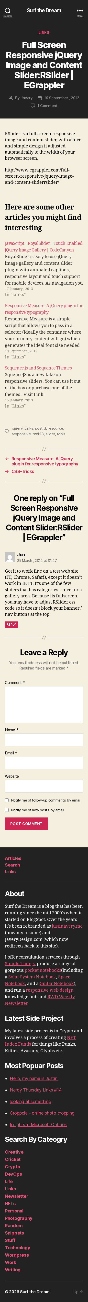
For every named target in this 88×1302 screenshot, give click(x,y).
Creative (14, 1152)
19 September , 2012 (61, 97)
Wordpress (17, 1255)
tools (61, 434)
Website (12, 776)
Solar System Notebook (32, 977)
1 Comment (47, 105)
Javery (27, 97)
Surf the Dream (44, 10)
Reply (11, 624)
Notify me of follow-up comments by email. (46, 800)
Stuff (10, 1240)
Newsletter (16, 1196)
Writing (13, 1269)
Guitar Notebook (57, 983)
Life (9, 1181)
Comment (15, 683)
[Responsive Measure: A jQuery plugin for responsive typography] (44, 331)
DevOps (13, 1174)
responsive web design (50, 990)
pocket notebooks (43, 970)
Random (13, 1225)
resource (55, 428)
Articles (13, 858)
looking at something (30, 1101)
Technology (17, 1247)
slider (50, 434)
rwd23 (38, 434)
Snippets (14, 1233)
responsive (21, 434)
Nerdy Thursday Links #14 (36, 1089)
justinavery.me (67, 926)
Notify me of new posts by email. (38, 810)
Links (44, 32)
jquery (17, 428)
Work (10, 1262)
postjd (40, 428)
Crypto (12, 1166)
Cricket (13, 1159)
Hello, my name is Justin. (34, 1078)
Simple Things (20, 964)
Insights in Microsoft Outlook (38, 1124)
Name (11, 730)
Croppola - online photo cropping (42, 1113)
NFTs (10, 1203)
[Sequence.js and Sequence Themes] (44, 387)
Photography (19, 1218)
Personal (14, 1210)
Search (12, 865)
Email (11, 753)
